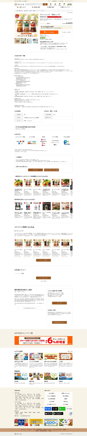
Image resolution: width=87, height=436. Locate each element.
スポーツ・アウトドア (18, 398)
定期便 (16, 399)
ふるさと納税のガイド (51, 4)
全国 (15, 291)
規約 (34, 429)
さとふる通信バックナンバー (51, 404)
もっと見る (70, 351)
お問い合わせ (35, 169)
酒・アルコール (17, 395)
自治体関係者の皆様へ (43, 430)
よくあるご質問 (60, 1)
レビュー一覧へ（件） (43, 277)
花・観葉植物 (38, 398)
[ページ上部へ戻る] (83, 428)
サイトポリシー (29, 429)
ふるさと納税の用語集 (51, 398)
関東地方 (25, 412)
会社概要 (37, 430)
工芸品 (33, 398)
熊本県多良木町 (43, 16)
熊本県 (19, 291)
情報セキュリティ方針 (47, 429)
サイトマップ (23, 429)
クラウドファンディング (68, 1)
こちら (25, 151)
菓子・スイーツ (30, 395)
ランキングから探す (17, 401)
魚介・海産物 (19, 394)
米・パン (24, 394)
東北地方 (21, 412)
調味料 (25, 120)
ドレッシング (29, 120)
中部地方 (30, 412)
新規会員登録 (54, 1)
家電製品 (20, 406)
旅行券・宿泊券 (25, 406)
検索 (45, 4)
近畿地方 (34, 412)
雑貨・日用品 (38, 406)
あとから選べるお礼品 (22, 399)
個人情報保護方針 (39, 429)
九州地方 (21, 413)
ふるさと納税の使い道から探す (25, 415)
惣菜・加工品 (38, 395)
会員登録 (65, 398)
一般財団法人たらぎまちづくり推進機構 (31, 117)
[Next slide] (71, 187)
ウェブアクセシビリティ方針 (56, 429)
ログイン (49, 1)
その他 (42, 398)
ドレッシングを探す (43, 260)
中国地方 (38, 412)
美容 (24, 398)
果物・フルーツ (29, 394)
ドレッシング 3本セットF (50, 15)
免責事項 (64, 429)
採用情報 (50, 430)
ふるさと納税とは (51, 393)
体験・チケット (31, 406)
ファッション (29, 398)
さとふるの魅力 (65, 404)
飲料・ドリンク (24, 395)
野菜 (34, 394)
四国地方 (16, 413)
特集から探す (16, 415)
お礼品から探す (16, 392)
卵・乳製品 (38, 394)
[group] (26, 25)
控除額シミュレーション (66, 393)
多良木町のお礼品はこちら (59, 322)
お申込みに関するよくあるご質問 (51, 169)
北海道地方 (17, 412)
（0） (50, 23)
